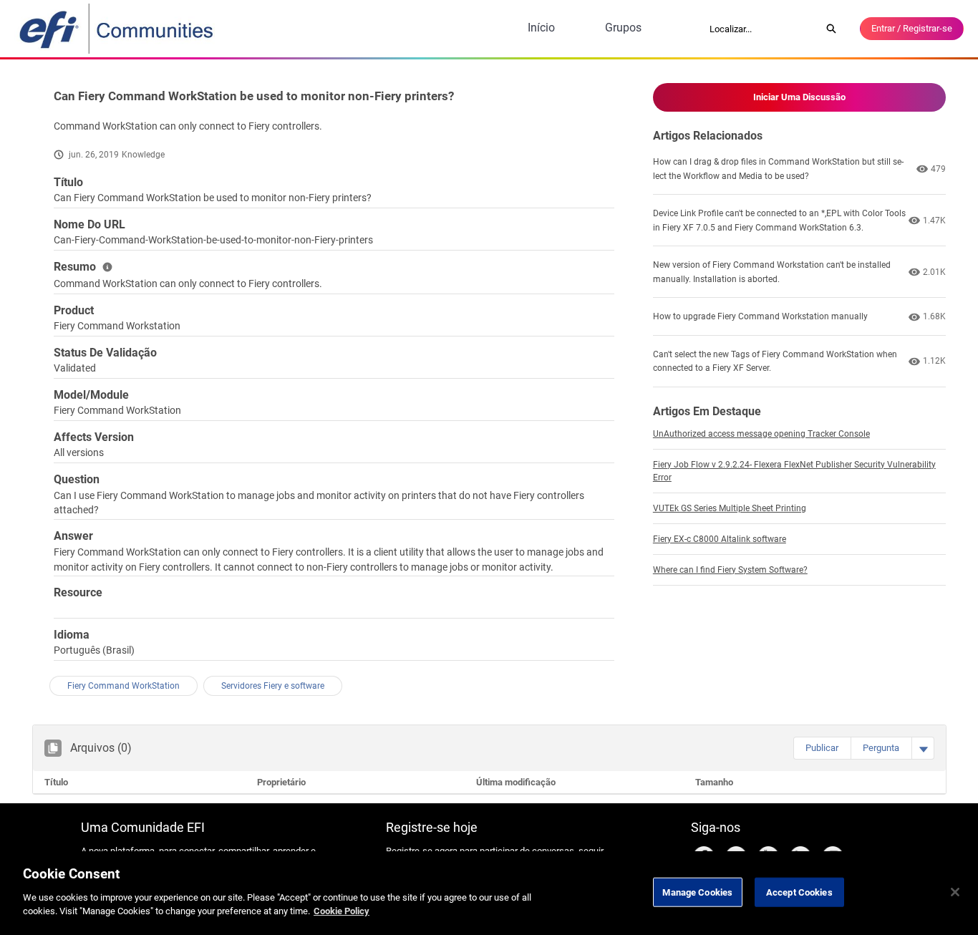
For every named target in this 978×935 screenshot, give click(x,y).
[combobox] (760, 28)
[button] (822, 748)
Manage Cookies (697, 891)
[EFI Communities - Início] (117, 29)
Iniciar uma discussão (799, 97)
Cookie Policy (341, 911)
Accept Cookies (799, 891)
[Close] (955, 892)
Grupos (623, 27)
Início (541, 27)
